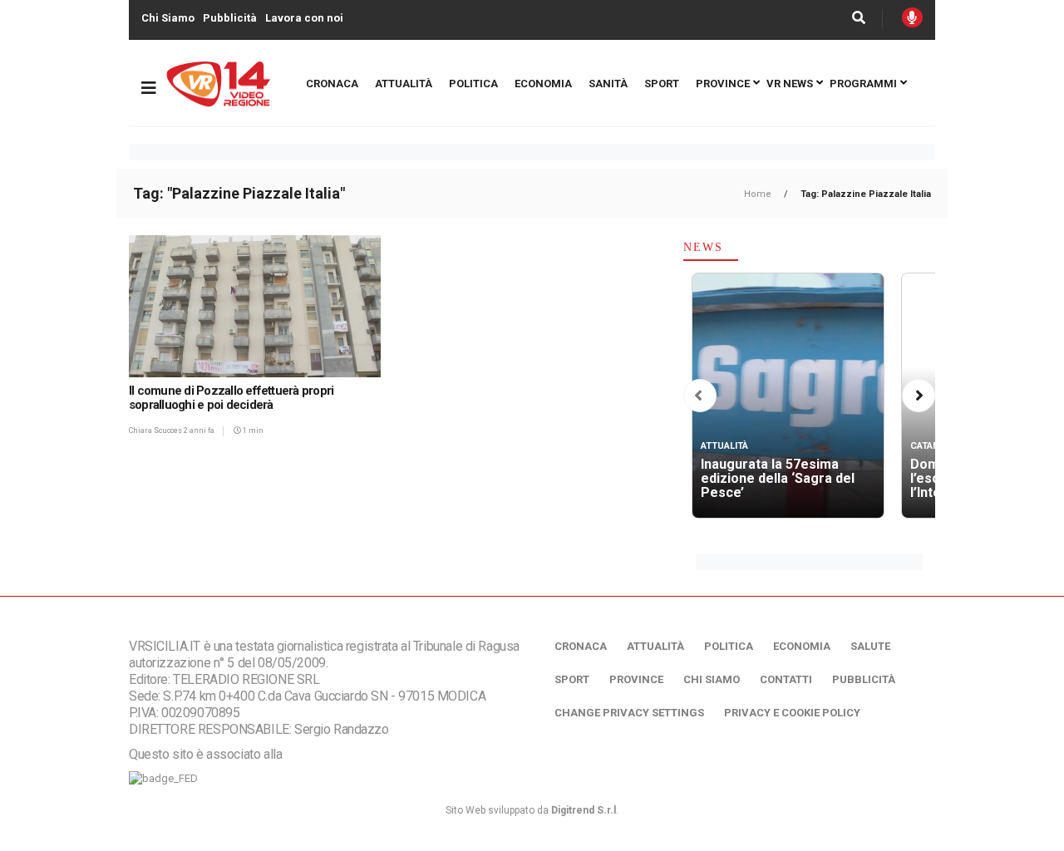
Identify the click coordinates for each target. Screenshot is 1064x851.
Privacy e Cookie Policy (792, 712)
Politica (473, 83)
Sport (661, 83)
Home (759, 194)
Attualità (403, 83)
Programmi (863, 83)
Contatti (786, 679)
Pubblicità (230, 18)
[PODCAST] (912, 17)
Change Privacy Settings (629, 712)
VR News (789, 83)
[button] (698, 396)
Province (723, 83)
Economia (543, 83)
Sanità (608, 83)
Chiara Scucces (156, 430)
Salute (870, 646)
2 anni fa (199, 430)
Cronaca (332, 83)
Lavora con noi (304, 18)
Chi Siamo (168, 18)
